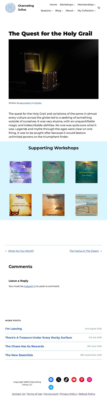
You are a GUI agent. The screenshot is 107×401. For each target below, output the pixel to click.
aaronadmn (25, 103)
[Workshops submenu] (74, 4)
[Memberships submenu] (95, 4)
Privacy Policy (68, 394)
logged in (30, 286)
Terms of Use (34, 394)
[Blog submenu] (62, 10)
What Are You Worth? (21, 251)
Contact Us (18, 394)
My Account (51, 394)
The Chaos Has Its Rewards (24, 346)
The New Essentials (19, 355)
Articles (38, 103)
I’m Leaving (13, 328)
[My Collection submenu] (95, 10)
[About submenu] (74, 10)
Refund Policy (87, 394)
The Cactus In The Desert (84, 251)
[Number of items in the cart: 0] (99, 8)
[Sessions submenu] (52, 10)
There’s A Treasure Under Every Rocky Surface (38, 337)
